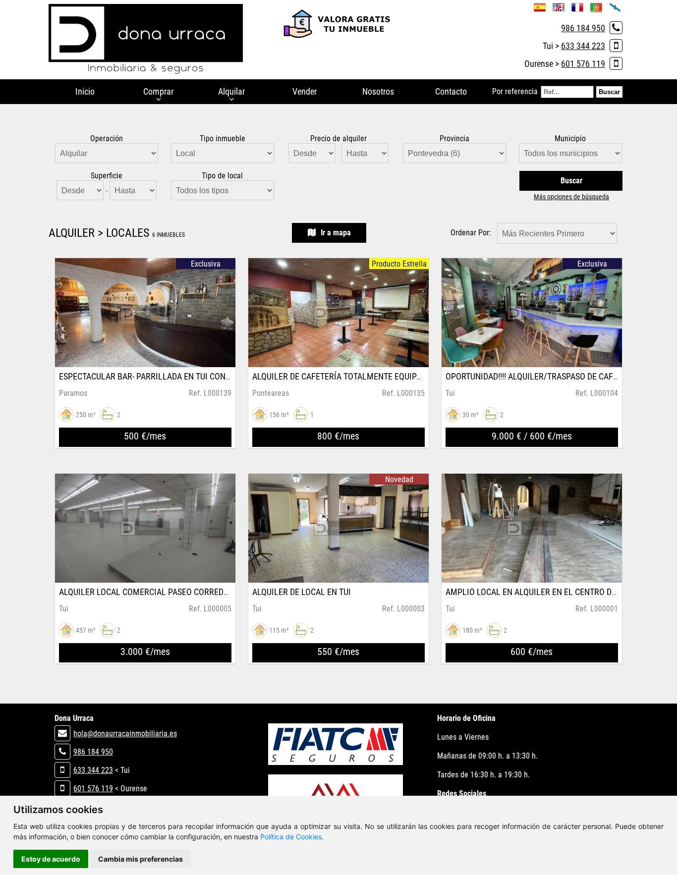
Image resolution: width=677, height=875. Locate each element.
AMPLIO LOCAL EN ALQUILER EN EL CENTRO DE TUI (538, 592)
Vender (304, 91)
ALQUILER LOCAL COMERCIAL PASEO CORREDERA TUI (155, 592)
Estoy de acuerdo (50, 859)
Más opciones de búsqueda (571, 197)
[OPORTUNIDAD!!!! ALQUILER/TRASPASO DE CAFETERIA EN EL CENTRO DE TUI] (532, 312)
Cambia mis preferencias (140, 859)
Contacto (451, 91)
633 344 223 (583, 46)
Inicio (85, 91)
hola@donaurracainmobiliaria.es (125, 733)
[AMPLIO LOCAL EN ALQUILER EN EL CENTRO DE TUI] (532, 528)
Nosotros (378, 91)
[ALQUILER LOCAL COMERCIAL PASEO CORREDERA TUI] (145, 528)
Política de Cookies (291, 836)
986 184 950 (583, 28)
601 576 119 (583, 63)
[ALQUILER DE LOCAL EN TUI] (338, 528)
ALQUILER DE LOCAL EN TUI (301, 592)
